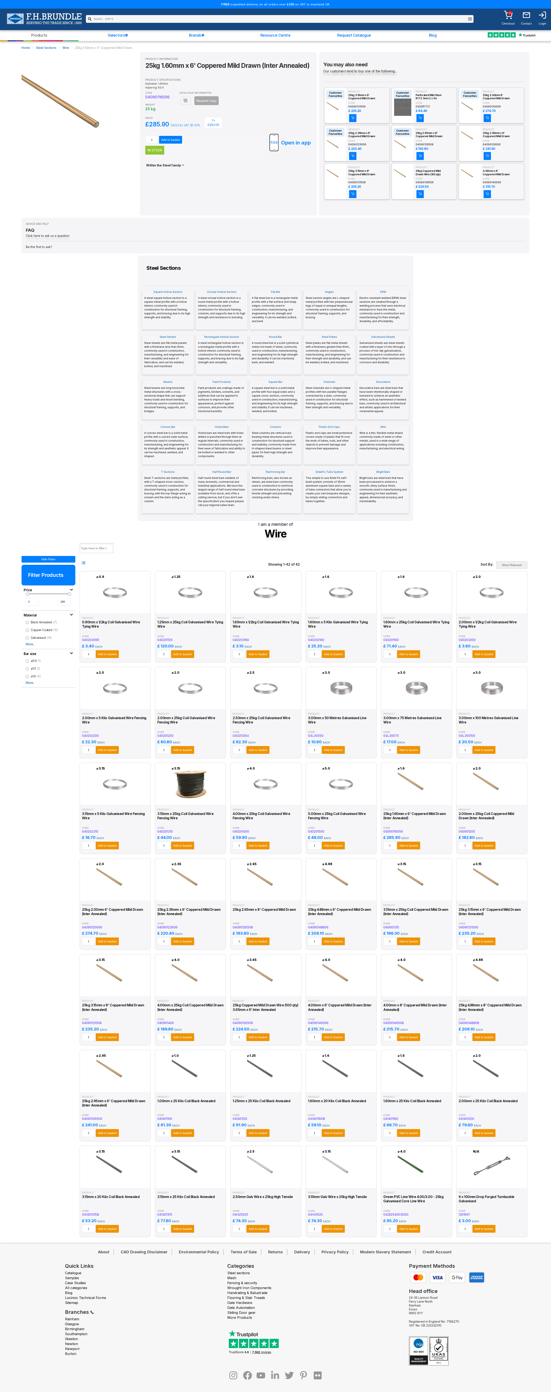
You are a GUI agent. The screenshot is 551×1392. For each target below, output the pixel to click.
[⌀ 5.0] (341, 800)
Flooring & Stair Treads (246, 1298)
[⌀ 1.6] (266, 609)
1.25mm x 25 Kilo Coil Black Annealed (261, 1101)
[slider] (27, 594)
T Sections (167, 486)
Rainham (72, 1319)
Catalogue (73, 1273)
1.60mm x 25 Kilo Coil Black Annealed (412, 1101)
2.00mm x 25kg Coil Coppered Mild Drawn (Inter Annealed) (486, 816)
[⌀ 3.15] (115, 800)
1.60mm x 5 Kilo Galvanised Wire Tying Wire (338, 624)
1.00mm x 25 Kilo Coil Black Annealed (186, 1101)
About (103, 1252)
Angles (329, 304)
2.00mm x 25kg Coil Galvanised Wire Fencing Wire (186, 720)
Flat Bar (275, 306)
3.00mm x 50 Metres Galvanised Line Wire (337, 720)
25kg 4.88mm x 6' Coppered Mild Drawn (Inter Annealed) (339, 912)
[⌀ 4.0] (266, 800)
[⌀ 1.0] (190, 1087)
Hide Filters (48, 559)
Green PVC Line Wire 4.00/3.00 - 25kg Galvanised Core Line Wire (413, 1199)
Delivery (302, 1252)
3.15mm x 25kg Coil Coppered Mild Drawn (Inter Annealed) (415, 912)
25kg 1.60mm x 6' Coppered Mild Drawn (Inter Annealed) (414, 816)
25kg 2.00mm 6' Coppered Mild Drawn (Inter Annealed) (496, 96)
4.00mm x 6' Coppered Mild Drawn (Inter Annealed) (496, 172)
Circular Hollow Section (221, 304)
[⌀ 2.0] (492, 609)
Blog (432, 35)
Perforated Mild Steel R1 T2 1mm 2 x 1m (428, 96)
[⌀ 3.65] (266, 992)
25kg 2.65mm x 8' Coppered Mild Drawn (429, 134)
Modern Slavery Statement (385, 1252)
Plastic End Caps (329, 437)
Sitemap (71, 1302)
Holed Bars (221, 441)
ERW (382, 306)
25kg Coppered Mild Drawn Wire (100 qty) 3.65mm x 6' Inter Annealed (428, 172)
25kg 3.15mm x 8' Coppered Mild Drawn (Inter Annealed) (361, 172)
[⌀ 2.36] (190, 896)
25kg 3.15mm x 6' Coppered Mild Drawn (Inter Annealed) (361, 96)
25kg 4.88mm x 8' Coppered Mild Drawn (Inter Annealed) (490, 1007)
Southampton (76, 1334)
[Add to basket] (352, 118)
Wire (65, 48)
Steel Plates (328, 349)
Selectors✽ (118, 35)
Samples (72, 1278)
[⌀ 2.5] (266, 704)
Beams (166, 396)
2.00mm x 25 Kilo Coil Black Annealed (488, 1101)
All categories (76, 1288)
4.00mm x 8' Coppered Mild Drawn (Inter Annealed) (415, 1007)
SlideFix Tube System (328, 486)
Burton (70, 1354)
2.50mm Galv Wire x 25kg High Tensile (263, 1197)
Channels (329, 394)
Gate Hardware (239, 1302)
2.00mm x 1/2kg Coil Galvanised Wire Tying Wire (488, 624)
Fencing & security (242, 1283)
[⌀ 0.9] (115, 609)
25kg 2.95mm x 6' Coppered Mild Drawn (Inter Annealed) (496, 134)
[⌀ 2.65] (266, 896)
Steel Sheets (166, 351)
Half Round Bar (221, 488)
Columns (274, 441)
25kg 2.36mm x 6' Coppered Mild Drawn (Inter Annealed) (361, 134)
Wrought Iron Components (249, 1288)
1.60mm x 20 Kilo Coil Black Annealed (337, 1101)
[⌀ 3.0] (341, 704)
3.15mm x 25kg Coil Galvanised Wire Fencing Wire (185, 816)
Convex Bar (166, 441)
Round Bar (275, 349)
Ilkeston (71, 1339)
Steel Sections (46, 48)
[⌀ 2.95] (115, 1087)
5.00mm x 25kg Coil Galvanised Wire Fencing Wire (337, 816)
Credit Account (437, 1252)
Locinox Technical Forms (85, 1298)
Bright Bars (383, 486)
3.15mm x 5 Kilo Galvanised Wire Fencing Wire (113, 816)
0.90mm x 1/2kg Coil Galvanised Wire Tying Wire (111, 624)
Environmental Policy (199, 1252)
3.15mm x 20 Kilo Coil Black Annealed (110, 1197)
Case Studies (75, 1283)
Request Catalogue (354, 35)
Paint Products (221, 396)
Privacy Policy (335, 1252)
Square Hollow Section (167, 304)
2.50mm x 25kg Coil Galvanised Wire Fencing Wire (261, 720)
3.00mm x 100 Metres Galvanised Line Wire (488, 720)
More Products (239, 1317)
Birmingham (74, 1329)
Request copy (207, 100)
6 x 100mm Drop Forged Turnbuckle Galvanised (486, 1199)
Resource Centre (275, 35)
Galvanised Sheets (382, 349)
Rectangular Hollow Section (221, 349)
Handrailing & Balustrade (247, 1293)
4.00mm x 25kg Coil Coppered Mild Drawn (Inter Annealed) (190, 1007)
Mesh (231, 1278)
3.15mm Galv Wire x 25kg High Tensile (337, 1197)
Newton (71, 1344)
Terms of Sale (244, 1252)
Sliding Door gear (241, 1312)
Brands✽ (196, 35)
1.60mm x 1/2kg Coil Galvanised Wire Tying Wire (266, 624)
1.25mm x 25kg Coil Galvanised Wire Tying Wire (190, 624)
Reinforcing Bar (272, 484)
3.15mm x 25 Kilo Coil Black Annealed (186, 1197)
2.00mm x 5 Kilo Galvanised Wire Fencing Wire (114, 720)
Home (26, 48)
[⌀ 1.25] (190, 609)
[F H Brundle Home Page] (44, 21)
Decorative (382, 396)
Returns (275, 1252)
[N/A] (492, 1183)
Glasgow (72, 1324)
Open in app (296, 143)
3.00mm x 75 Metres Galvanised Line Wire (412, 720)
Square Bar (275, 396)
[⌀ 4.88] (341, 896)
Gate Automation (241, 1307)
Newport (72, 1349)
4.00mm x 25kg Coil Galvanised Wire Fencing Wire (261, 816)
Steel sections (238, 1273)
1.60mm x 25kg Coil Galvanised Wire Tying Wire (416, 624)
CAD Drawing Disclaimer (144, 1252)
